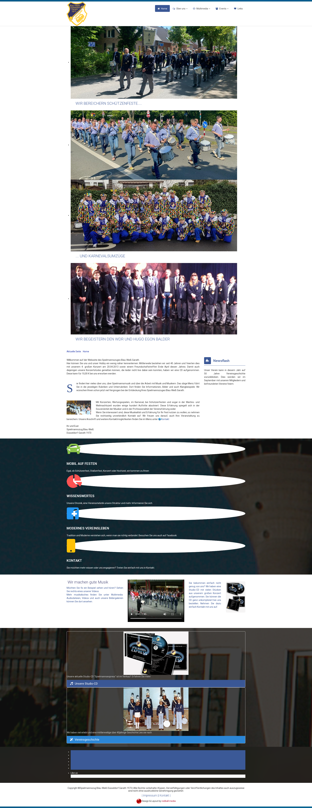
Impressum (150, 795)
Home (164, 8)
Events (222, 8)
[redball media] (138, 801)
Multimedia (202, 8)
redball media (169, 801)
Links (240, 8)
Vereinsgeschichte (87, 739)
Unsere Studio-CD (86, 683)
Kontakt (165, 419)
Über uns (180, 8)
